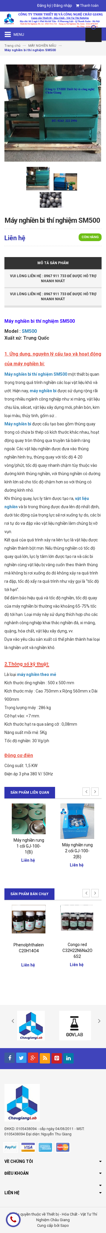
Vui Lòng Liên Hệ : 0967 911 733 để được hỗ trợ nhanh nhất (53, 278)
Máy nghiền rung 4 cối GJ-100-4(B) (79, 851)
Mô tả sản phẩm (53, 263)
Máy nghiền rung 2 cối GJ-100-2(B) (30, 851)
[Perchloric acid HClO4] (79, 921)
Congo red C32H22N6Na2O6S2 (30, 950)
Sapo (64, 1225)
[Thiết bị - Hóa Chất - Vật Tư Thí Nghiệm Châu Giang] (53, 19)
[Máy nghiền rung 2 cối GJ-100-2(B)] (30, 821)
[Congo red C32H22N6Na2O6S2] (30, 921)
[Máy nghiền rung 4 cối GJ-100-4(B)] (79, 821)
